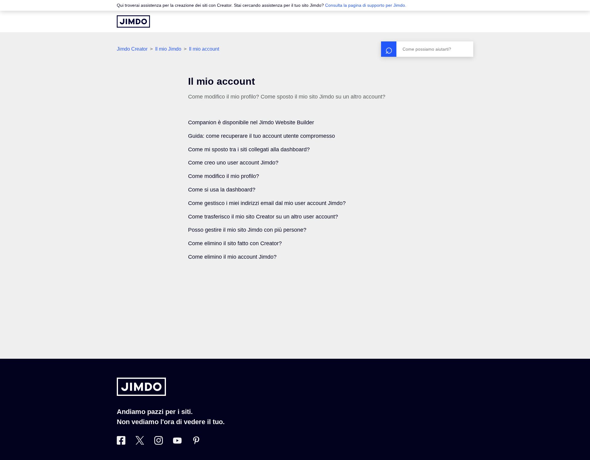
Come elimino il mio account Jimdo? (232, 257)
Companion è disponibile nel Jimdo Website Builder (251, 122)
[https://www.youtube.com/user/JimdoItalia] (177, 443)
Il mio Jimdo (168, 49)
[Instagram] (158, 443)
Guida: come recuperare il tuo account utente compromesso (261, 136)
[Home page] (133, 21)
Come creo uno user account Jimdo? (233, 163)
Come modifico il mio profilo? (223, 176)
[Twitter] (140, 443)
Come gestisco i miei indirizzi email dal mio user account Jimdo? (267, 203)
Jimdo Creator (132, 49)
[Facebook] (121, 443)
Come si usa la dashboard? (221, 190)
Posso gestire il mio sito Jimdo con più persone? (247, 230)
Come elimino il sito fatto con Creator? (235, 243)
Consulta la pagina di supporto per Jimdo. (365, 5)
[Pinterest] (196, 443)
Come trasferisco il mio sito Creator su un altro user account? (263, 217)
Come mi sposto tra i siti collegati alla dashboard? (249, 149)
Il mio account (204, 49)
